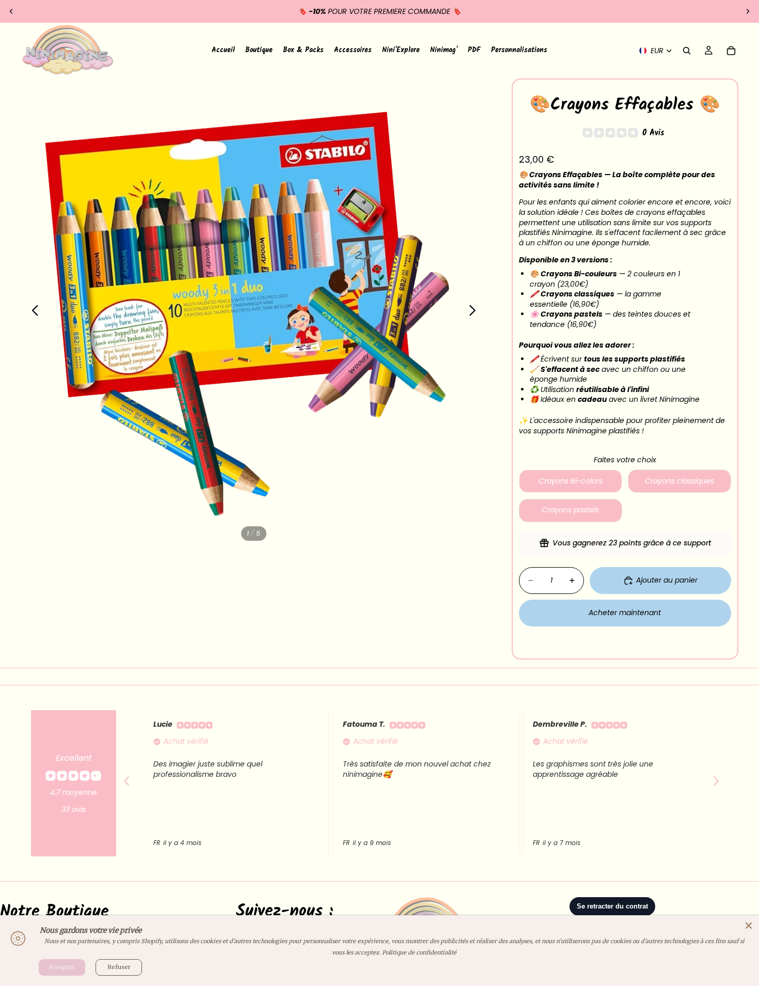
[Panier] (731, 50)
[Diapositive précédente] (11, 11)
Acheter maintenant (625, 612)
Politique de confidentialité (419, 952)
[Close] (749, 925)
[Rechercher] (686, 50)
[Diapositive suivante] (747, 11)
